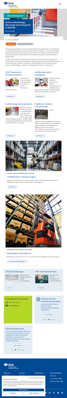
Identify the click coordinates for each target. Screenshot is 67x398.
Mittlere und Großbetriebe (24, 44)
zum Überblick (41, 288)
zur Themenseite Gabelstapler (16, 261)
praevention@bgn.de (14, 306)
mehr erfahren (17, 345)
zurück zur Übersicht (12, 39)
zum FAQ (9, 288)
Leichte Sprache (55, 378)
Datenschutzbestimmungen (36, 378)
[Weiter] (54, 319)
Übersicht (53, 376)
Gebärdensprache (55, 381)
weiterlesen (10, 96)
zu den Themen (48, 314)
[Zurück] (44, 319)
